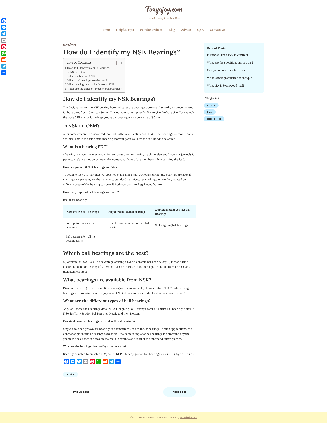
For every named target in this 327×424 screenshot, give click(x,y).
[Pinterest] (4, 47)
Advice (186, 30)
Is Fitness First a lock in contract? (228, 55)
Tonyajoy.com (163, 8)
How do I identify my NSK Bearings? (88, 67)
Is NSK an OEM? (77, 72)
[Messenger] (4, 27)
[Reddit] (4, 60)
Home (105, 30)
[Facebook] (4, 21)
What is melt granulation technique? (230, 78)
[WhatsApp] (4, 53)
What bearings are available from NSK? (90, 84)
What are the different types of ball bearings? (95, 88)
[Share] (4, 72)
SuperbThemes (188, 417)
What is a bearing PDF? (81, 76)
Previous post (79, 392)
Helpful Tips (125, 30)
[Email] (4, 40)
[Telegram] (4, 66)
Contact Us (218, 30)
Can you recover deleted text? (226, 70)
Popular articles (151, 30)
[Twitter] (4, 34)
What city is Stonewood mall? (225, 85)
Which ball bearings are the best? (87, 80)
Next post (179, 392)
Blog (172, 30)
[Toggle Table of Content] (118, 63)
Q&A (200, 30)
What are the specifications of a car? (230, 62)
